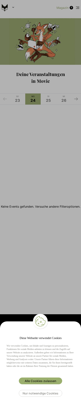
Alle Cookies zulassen (40, 381)
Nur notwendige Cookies (40, 393)
